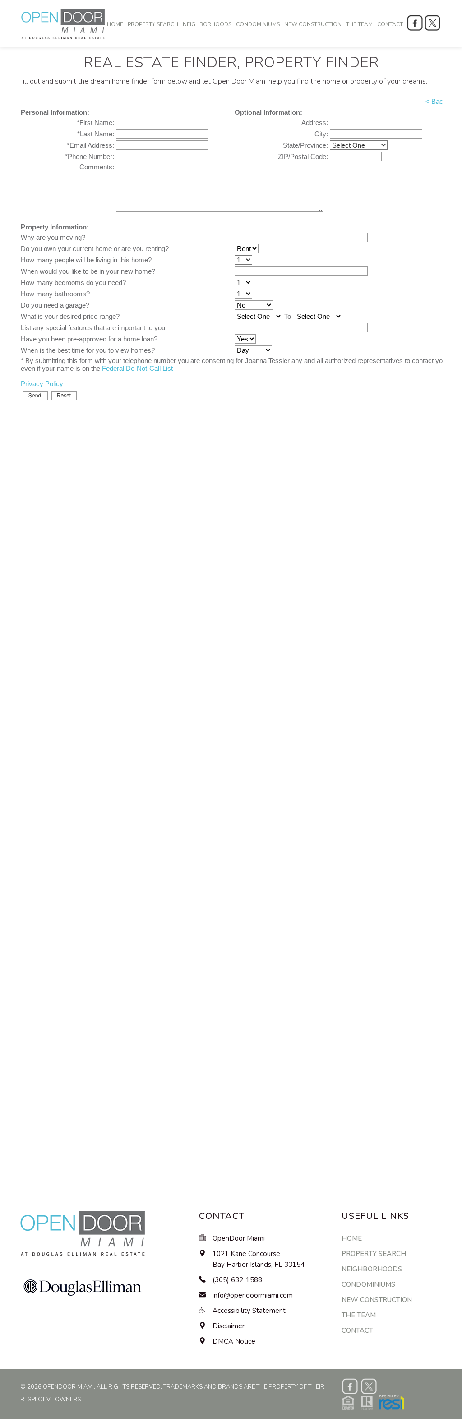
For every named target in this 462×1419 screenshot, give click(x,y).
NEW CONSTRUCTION (313, 24)
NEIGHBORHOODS (207, 24)
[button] (373, 1401)
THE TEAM (359, 24)
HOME (115, 24)
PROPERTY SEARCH (153, 24)
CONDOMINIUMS (258, 24)
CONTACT (390, 24)
